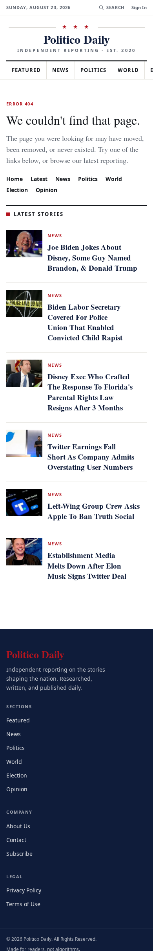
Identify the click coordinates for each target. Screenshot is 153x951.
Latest (40, 189)
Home (14, 189)
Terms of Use (24, 895)
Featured (28, 70)
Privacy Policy (25, 881)
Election (17, 200)
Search (114, 7)
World (117, 189)
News (65, 70)
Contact (17, 830)
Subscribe (20, 844)
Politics (100, 70)
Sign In (139, 7)
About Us (18, 817)
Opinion (48, 200)
